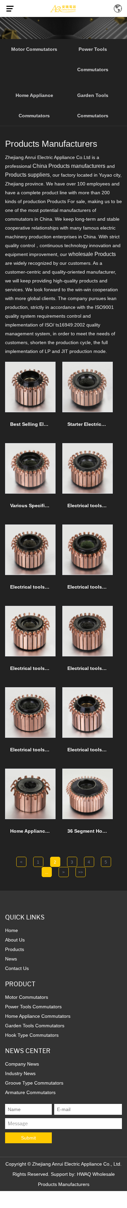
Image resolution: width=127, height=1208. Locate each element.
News (11, 959)
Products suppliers (27, 175)
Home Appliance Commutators (34, 105)
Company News (22, 1064)
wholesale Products (92, 254)
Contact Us (17, 968)
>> (80, 872)
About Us (15, 940)
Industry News (20, 1073)
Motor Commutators (34, 49)
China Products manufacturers (69, 166)
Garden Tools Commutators (92, 105)
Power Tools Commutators (92, 59)
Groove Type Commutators (34, 1083)
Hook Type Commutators (32, 1035)
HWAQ (84, 1174)
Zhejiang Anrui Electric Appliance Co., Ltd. (77, 1164)
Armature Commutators (30, 1092)
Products (14, 949)
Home (11, 930)
